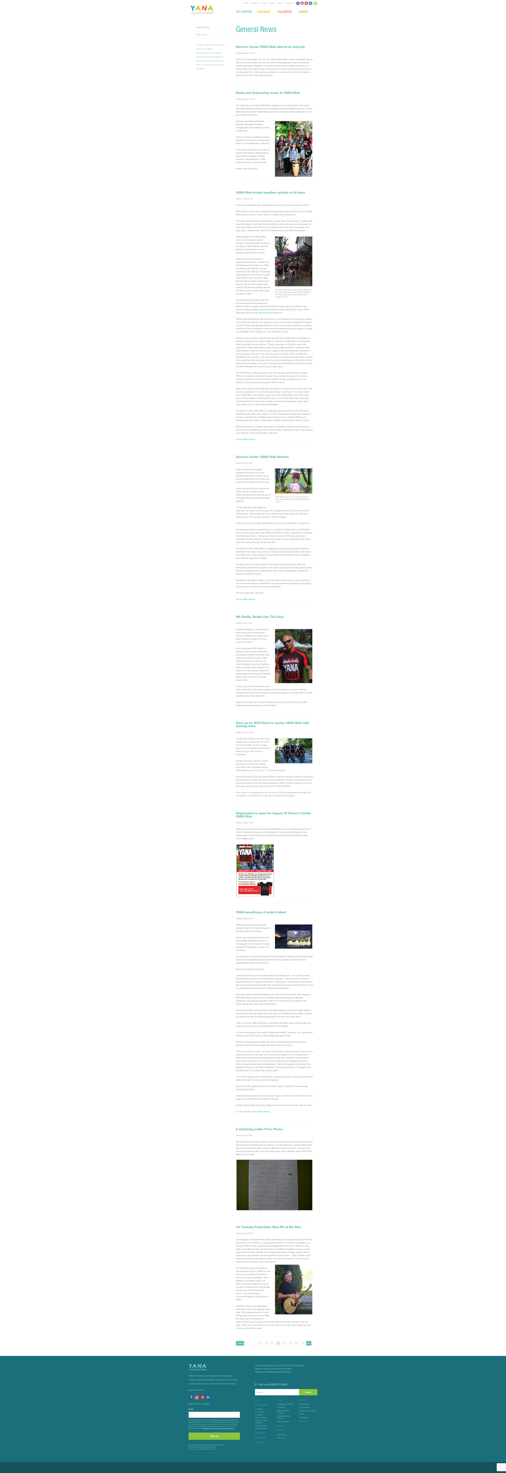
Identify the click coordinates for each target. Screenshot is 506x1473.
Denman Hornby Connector (261, 1421)
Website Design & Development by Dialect (202, 1447)
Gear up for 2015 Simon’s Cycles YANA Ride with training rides (272, 724)
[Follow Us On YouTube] (306, 3)
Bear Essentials (261, 1425)
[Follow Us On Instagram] (302, 3)
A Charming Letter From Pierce (259, 1129)
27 (296, 1343)
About (281, 3)
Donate (303, 11)
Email (191, 1409)
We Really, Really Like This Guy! (260, 616)
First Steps (259, 1409)
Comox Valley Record (245, 439)
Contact (290, 3)
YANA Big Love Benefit (285, 1404)
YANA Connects (261, 1428)
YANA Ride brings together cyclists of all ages (270, 192)
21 (260, 1343)
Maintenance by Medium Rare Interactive (202, 1449)
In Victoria (258, 1415)
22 (266, 1343)
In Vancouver (260, 1412)
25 (284, 1343)
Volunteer (285, 11)
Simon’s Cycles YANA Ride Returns (262, 457)
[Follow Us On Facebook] (298, 3)
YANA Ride (281, 1407)
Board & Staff (304, 1407)
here (276, 433)
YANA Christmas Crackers (283, 1412)
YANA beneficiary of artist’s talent (261, 912)
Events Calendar (283, 1421)
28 (302, 1343)
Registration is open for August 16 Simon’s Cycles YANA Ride (273, 814)
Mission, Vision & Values (307, 1411)
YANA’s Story (304, 1404)
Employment (303, 1417)
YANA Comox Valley (211, 9)
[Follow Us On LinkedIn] (310, 3)
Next (308, 1343)
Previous (240, 1343)
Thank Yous (201, 34)
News (272, 3)
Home (246, 3)
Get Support (244, 11)
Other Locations (261, 1418)
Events (254, 3)
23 (272, 1343)
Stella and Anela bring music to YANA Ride (268, 93)
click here (268, 75)
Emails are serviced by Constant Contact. (218, 1428)
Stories (264, 3)
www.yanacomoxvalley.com (270, 312)
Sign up (214, 1436)
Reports (302, 1414)
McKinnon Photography (216, 1445)
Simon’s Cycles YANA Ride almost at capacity (270, 47)
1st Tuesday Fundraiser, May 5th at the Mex (268, 1227)
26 (290, 1343)
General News (203, 27)
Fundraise (263, 11)
